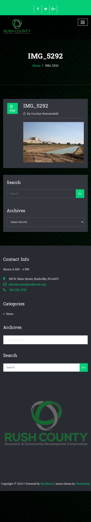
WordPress (46, 483)
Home (36, 65)
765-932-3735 (18, 290)
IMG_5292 (52, 65)
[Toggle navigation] (83, 22)
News (9, 314)
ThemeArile (83, 483)
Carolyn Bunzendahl (42, 113)
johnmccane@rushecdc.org (27, 284)
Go (80, 193)
